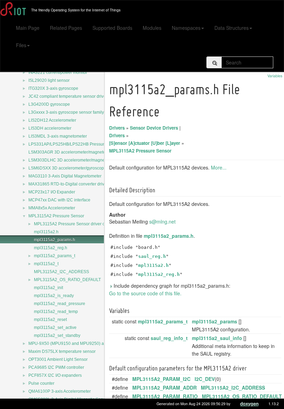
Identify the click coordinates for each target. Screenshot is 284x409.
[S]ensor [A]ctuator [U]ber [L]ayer (144, 143)
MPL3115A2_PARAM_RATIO (165, 396)
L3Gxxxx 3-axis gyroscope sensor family (66, 112)
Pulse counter (41, 383)
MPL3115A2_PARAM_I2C (161, 378)
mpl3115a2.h (46, 231)
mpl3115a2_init (48, 287)
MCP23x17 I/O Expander (51, 192)
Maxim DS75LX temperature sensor (62, 351)
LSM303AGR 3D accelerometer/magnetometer (72, 152)
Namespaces (186, 27)
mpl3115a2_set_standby (57, 335)
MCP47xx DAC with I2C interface (59, 200)
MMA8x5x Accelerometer (51, 208)
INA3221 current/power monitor (57, 72)
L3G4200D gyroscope (49, 104)
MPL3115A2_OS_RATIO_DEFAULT (67, 279)
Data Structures (231, 27)
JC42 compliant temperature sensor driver (67, 96)
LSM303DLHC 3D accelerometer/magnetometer (73, 160)
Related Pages (66, 27)
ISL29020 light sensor (49, 80)
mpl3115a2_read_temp (56, 311)
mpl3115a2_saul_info (217, 337)
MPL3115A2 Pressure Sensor (56, 216)
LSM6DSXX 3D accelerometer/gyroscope (67, 168)
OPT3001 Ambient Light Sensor (58, 359)
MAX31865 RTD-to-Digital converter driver (68, 184)
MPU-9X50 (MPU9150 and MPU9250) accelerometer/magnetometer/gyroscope (103, 343)
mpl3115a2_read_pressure (59, 303)
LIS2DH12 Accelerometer (52, 120)
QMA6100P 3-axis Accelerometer (59, 391)
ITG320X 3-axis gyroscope (53, 88)
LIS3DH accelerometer (49, 128)
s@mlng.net (162, 221)
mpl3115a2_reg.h (50, 247)
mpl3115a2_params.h (54, 239)
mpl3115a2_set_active (55, 327)
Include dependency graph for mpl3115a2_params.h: (171, 285)
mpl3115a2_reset (50, 319)
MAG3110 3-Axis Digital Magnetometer (64, 176)
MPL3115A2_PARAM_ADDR (164, 387)
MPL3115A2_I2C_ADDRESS (61, 271)
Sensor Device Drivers (154, 127)
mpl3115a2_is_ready (54, 295)
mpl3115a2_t (46, 263)
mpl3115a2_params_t (54, 255)
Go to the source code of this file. (145, 293)
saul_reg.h (152, 256)
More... (219, 167)
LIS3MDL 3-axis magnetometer (57, 136)
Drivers (117, 127)
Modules (152, 27)
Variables (274, 75)
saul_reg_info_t (169, 337)
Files (21, 45)
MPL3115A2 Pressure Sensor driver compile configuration (88, 223)
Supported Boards (112, 27)
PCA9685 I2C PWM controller (56, 367)
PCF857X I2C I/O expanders (55, 375)
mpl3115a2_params (214, 321)
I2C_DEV (205, 378)
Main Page (27, 27)
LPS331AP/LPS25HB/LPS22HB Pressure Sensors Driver (82, 144)
